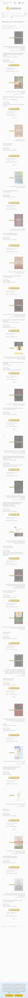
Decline (19, 995)
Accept (9, 995)
